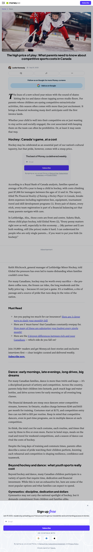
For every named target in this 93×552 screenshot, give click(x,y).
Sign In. (53, 548)
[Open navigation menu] (3, 3)
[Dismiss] (88, 505)
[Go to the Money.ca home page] (14, 3)
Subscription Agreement (56, 544)
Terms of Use (43, 544)
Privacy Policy (73, 544)
